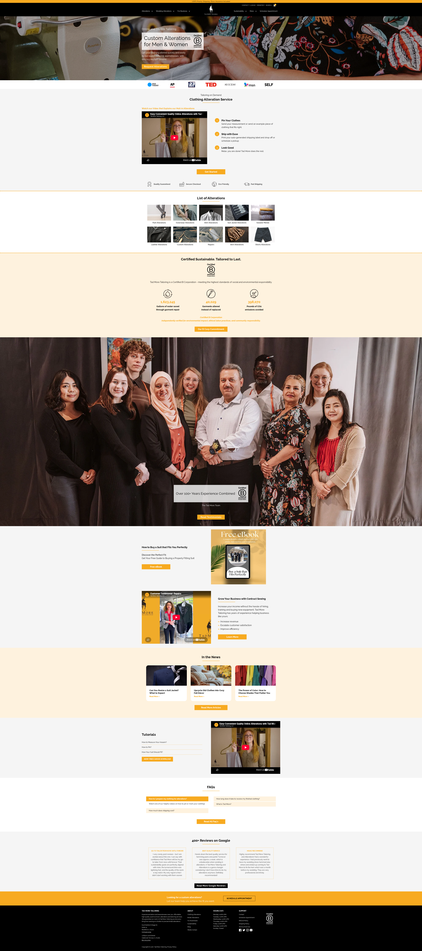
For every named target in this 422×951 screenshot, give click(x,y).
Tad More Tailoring (160, 947)
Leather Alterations (159, 245)
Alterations (146, 11)
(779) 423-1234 (146, 932)
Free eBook (156, 566)
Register (260, 5)
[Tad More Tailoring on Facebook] (240, 930)
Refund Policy (243, 920)
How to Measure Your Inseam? (154, 742)
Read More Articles (211, 707)
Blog (189, 927)
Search (269, 5)
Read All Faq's (211, 821)
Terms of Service (244, 927)
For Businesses (192, 920)
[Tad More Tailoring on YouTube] (251, 930)
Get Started (211, 171)
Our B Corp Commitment (211, 329)
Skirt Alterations (237, 245)
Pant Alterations (159, 223)
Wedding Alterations (163, 11)
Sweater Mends (262, 223)
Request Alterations (155, 66)
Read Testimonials (211, 517)
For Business (182, 11)
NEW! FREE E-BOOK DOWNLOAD (157, 759)
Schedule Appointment (268, 11)
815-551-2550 (146, 940)
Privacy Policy (171, 947)
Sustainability (239, 11)
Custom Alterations (185, 245)
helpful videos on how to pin (175, 804)
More (252, 11)
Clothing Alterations (194, 914)
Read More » (154, 696)
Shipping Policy (244, 924)
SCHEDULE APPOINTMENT (239, 898)
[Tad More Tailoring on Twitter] (244, 930)
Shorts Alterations (262, 245)
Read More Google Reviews (211, 885)
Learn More (232, 637)
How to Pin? (146, 747)
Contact (245, 5)
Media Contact (192, 930)
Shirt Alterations (211, 223)
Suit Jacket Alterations (237, 223)
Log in (252, 5)
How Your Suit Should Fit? (152, 752)
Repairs (211, 245)
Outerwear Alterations (185, 223)
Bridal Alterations (193, 917)
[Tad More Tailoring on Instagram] (247, 930)
